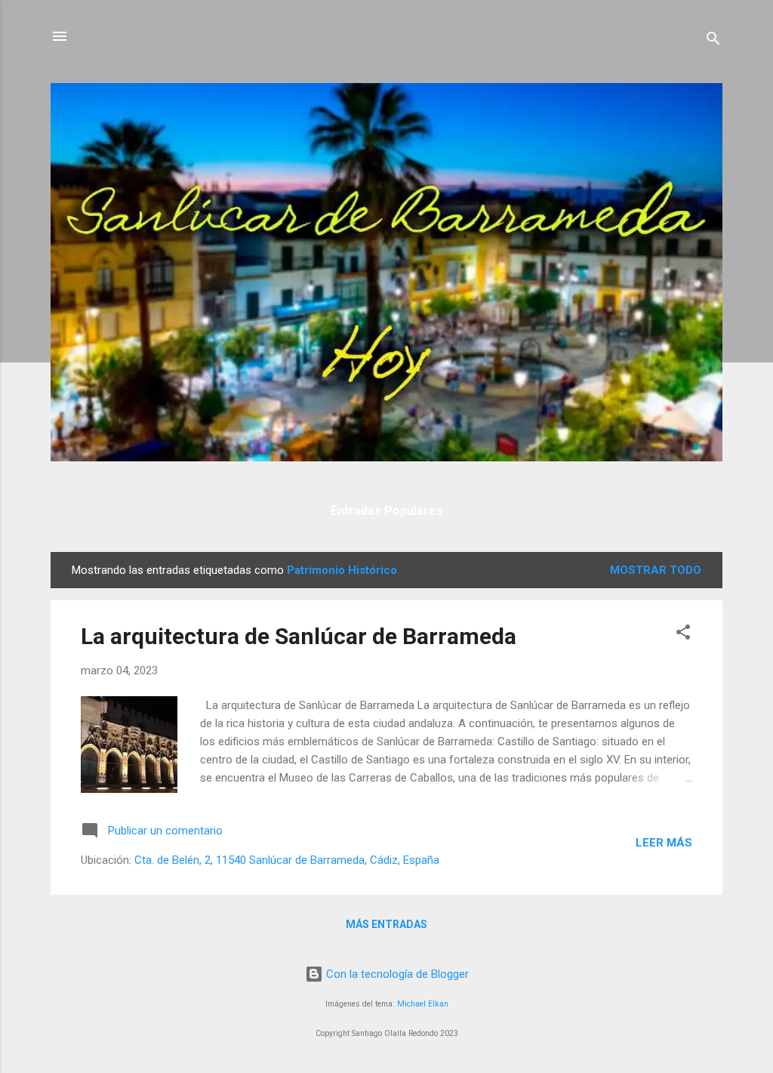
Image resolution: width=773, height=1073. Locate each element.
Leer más (664, 842)
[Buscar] (713, 41)
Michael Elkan (422, 1004)
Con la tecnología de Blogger (396, 974)
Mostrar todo (655, 570)
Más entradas (386, 924)
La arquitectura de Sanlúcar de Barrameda (298, 636)
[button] (683, 634)
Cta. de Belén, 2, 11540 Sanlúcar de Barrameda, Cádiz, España (286, 860)
